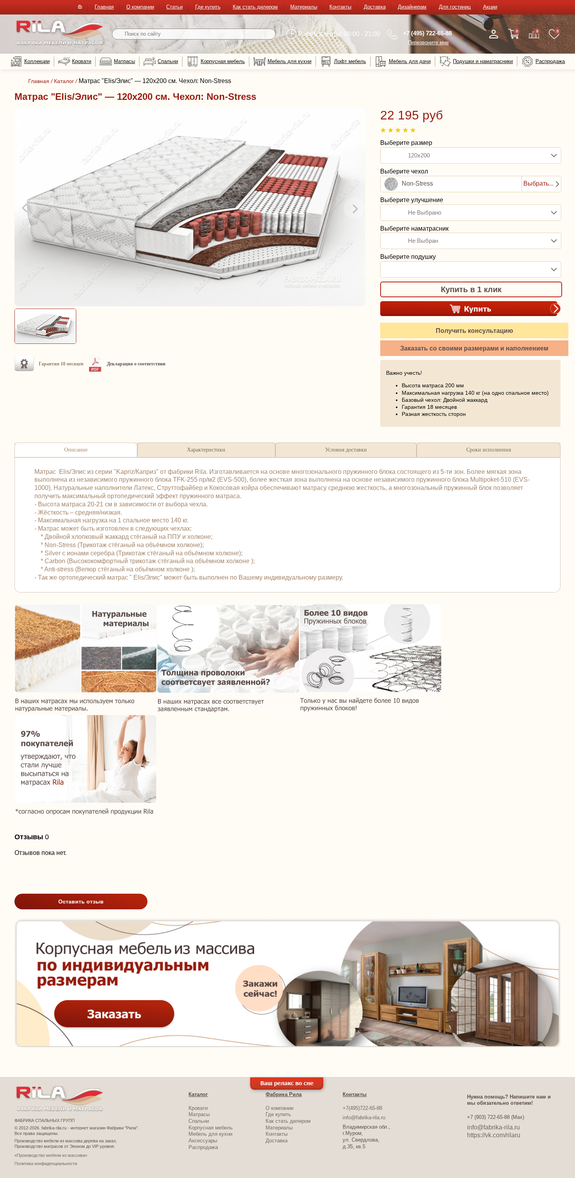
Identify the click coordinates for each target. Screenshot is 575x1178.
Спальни (168, 61)
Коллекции (37, 61)
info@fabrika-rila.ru (364, 1117)
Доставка (375, 7)
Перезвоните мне (428, 42)
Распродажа (550, 61)
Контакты (340, 7)
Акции (490, 7)
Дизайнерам (412, 7)
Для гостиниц (455, 7)
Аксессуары (203, 1141)
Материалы (303, 7)
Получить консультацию (474, 330)
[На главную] (59, 43)
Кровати (81, 61)
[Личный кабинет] (494, 34)
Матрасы (124, 61)
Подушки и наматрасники (483, 61)
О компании (140, 7)
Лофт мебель (350, 61)
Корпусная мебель (223, 61)
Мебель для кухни (289, 61)
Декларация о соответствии (136, 364)
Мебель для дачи (410, 61)
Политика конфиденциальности (45, 1163)
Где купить (208, 7)
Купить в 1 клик (471, 289)
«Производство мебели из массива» (50, 1155)
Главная (104, 7)
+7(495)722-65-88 (362, 1108)
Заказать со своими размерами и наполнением (474, 348)
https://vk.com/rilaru (493, 1135)
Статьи (174, 7)
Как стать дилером (255, 7)
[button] (25, 208)
